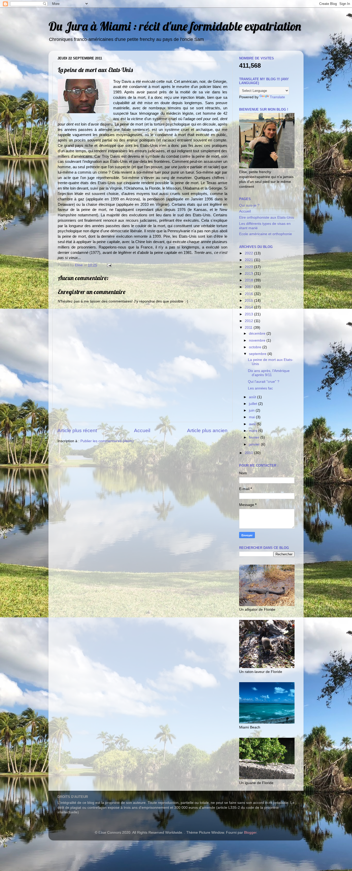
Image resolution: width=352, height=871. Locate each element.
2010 (249, 453)
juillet (253, 404)
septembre (258, 354)
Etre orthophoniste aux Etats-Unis (266, 217)
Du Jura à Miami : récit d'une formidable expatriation (174, 26)
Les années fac (260, 388)
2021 (249, 260)
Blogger (250, 832)
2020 (249, 267)
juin (252, 410)
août (253, 397)
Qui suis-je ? (249, 205)
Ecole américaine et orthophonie (265, 234)
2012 (249, 321)
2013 (249, 314)
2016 (249, 294)
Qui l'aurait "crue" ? (263, 382)
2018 (249, 280)
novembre (257, 340)
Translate (277, 97)
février (254, 437)
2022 (249, 253)
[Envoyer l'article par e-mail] (109, 265)
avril (253, 424)
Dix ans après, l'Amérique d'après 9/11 (269, 373)
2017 (249, 287)
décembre (257, 333)
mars (253, 431)
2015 (249, 301)
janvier (255, 444)
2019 (249, 273)
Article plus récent (77, 430)
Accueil (142, 430)
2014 (249, 307)
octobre (255, 347)
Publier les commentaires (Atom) (107, 441)
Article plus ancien (207, 430)
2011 (249, 328)
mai (252, 417)
